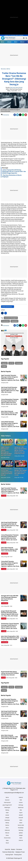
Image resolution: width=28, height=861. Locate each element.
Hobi (21, 800)
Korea (7, 835)
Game (20, 837)
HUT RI (11, 363)
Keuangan (19, 363)
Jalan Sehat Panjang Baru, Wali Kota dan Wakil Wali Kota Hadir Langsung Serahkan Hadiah (10, 637)
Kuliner (21, 802)
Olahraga (21, 805)
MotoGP (21, 815)
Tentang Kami (18, 854)
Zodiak (4, 366)
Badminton (20, 807)
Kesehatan (7, 820)
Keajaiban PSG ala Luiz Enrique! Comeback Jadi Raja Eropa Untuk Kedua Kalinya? (6, 472)
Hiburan (22, 42)
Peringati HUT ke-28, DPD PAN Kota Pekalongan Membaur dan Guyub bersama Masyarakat (9, 598)
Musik (7, 843)
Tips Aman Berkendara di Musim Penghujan (12, 176)
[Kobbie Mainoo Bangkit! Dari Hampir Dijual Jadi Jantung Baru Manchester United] (21, 463)
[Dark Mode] (23, 38)
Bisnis (15, 42)
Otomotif (21, 817)
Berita (2, 42)
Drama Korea (7, 837)
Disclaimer (19, 849)
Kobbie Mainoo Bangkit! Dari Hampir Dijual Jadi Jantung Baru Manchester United (21, 472)
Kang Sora (14, 321)
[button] (3, 41)
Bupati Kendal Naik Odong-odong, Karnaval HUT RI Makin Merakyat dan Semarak (10, 673)
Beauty (7, 822)
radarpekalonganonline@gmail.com (14, 792)
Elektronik (7, 830)
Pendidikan (20, 827)
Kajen (7, 812)
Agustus (4, 363)
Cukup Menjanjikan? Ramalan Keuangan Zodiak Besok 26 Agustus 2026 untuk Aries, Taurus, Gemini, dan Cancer (10, 402)
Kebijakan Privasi (20, 852)
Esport (20, 812)
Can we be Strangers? (11, 318)
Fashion (7, 825)
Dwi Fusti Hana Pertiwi (16, 87)
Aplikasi (21, 832)
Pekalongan (5, 553)
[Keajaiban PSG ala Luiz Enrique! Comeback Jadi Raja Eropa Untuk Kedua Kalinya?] (7, 463)
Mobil (20, 820)
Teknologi (21, 830)
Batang (7, 810)
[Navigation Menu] (26, 38)
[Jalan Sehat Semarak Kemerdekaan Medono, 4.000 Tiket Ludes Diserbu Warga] (23, 414)
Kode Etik (7, 849)
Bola (21, 810)
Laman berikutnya (7, 306)
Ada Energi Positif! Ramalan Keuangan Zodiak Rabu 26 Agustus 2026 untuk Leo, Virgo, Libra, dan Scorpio (10, 390)
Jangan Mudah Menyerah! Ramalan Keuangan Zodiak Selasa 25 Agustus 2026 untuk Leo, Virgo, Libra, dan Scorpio (9, 613)
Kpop (7, 840)
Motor (20, 822)
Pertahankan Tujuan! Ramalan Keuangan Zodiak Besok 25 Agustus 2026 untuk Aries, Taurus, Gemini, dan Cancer (10, 626)
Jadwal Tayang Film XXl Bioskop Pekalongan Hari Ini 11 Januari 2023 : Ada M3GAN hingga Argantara (14, 171)
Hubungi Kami (9, 854)
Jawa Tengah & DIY (7, 805)
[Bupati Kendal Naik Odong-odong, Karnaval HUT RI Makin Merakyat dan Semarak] (23, 674)
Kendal (3, 677)
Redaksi (13, 849)
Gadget (21, 835)
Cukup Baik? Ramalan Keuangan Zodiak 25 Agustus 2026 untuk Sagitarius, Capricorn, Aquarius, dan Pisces (10, 424)
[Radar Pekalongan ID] (8, 38)
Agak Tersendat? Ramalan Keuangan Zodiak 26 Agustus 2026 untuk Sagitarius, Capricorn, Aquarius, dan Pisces (10, 378)
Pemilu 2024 (21, 825)
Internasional (7, 802)
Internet (21, 840)
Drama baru (5, 321)
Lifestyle (9, 42)
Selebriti (21, 797)
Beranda (3, 69)
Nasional (7, 800)
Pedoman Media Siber (8, 852)
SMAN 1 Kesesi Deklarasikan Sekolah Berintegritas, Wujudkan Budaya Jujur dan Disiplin (6, 451)
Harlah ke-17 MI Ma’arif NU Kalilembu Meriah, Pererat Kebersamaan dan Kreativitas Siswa (21, 450)
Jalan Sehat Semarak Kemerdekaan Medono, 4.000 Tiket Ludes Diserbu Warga (9, 413)
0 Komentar (5, 115)
